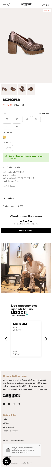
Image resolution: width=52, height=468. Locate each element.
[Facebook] (4, 404)
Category (7, 142)
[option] (26, 45)
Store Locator (8, 427)
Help (5, 419)
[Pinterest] (18, 404)
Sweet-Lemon (13, 463)
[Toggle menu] (4, 4)
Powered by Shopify (25, 463)
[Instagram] (13, 404)
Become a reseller (10, 431)
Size (4, 113)
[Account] (42, 4)
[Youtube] (8, 404)
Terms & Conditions (17, 441)
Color (7, 132)
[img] (27, 312)
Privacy (5, 441)
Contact (6, 423)
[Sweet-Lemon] (26, 4)
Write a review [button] (26, 230)
